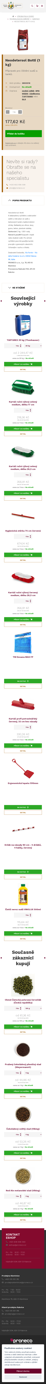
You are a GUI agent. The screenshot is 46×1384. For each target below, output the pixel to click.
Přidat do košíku (16, 133)
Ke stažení (19, 287)
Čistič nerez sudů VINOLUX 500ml (23, 909)
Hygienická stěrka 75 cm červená (23, 531)
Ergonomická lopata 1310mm (23, 783)
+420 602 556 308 (17, 185)
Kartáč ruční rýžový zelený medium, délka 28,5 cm (23, 467)
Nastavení (23, 1377)
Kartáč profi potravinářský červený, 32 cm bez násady (23, 720)
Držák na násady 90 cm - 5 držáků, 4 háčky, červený (23, 846)
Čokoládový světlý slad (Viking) (23, 1129)
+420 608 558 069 (17, 1242)
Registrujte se (10, 143)
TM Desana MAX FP (23, 657)
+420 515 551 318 (12, 1311)
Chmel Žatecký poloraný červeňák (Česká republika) (23, 1001)
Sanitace (36, 19)
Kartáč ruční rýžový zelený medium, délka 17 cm (23, 403)
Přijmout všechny (23, 1371)
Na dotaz (21, 681)
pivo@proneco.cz (17, 188)
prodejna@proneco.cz (14, 1314)
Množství (8, 108)
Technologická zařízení (19, 19)
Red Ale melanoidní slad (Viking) (23, 1190)
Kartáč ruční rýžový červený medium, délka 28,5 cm (23, 594)
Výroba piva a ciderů (25, 16)
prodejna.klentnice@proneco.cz (19, 1282)
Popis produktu (22, 200)
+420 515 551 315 (12, 1279)
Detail (23, 369)
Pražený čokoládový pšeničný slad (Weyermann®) (23, 1065)
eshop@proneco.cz (17, 1245)
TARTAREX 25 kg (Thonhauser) (23, 340)
